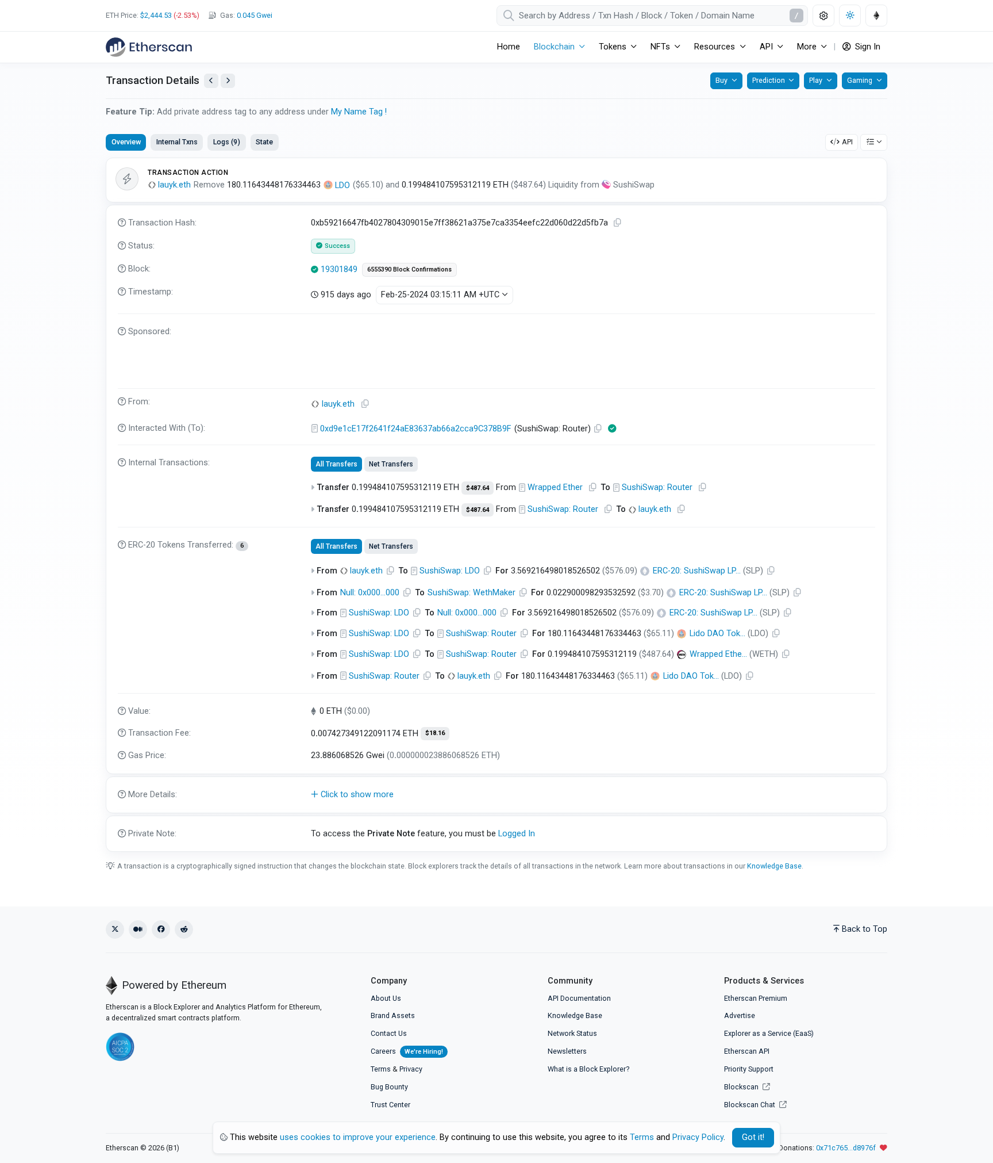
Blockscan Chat (750, 1104)
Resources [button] (714, 47)
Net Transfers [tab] (391, 464)
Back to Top (864, 929)
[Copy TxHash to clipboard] (618, 223)
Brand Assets (393, 1015)
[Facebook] (161, 929)
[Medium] (138, 929)
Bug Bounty (389, 1086)
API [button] (766, 47)
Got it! (753, 1137)
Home (508, 47)
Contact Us (389, 1033)
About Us (386, 998)
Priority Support (748, 1069)
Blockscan (742, 1086)
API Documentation (579, 998)
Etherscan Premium (755, 998)
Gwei (254, 15)
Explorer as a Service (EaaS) (769, 1033)
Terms (381, 1069)
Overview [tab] (126, 141)
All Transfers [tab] (336, 464)
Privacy (410, 1069)
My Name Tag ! (359, 112)
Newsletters (567, 1051)
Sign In (866, 47)
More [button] (807, 47)
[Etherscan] (149, 47)
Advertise (739, 1015)
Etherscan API (746, 1051)
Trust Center (390, 1104)
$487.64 (477, 488)
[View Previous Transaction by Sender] (211, 81)
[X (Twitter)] (115, 929)
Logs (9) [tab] (226, 141)
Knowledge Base (774, 866)
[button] (496, 795)
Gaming (859, 80)
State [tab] (264, 141)
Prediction (768, 80)
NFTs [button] (660, 47)
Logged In (516, 834)
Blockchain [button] (554, 47)
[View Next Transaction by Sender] (228, 81)
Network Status (572, 1033)
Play (815, 80)
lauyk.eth (174, 185)
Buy (721, 80)
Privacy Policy (697, 1137)
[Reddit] (184, 929)
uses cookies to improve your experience (358, 1137)
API (847, 141)
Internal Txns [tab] (177, 141)
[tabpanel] (496, 505)
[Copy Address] (365, 404)
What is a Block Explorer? (588, 1069)
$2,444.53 (156, 15)
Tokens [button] (612, 47)
